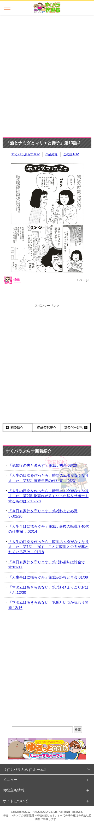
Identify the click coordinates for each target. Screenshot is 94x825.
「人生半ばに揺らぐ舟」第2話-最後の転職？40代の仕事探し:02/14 (48, 529)
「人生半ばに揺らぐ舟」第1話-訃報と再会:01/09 (48, 577)
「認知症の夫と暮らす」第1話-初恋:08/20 (42, 465)
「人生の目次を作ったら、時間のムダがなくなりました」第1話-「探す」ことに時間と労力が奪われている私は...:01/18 (48, 547)
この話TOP (71, 154)
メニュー (10, 780)
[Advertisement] (47, 74)
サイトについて (15, 801)
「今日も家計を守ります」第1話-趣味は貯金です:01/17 (46, 564)
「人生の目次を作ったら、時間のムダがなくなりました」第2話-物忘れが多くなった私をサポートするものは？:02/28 (48, 496)
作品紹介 (51, 154)
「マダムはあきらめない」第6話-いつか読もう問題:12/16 (48, 605)
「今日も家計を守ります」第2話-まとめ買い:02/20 (43, 513)
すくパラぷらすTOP (25, 154)
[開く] (7, 8)
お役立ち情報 (14, 790)
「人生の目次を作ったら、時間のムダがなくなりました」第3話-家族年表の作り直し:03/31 (48, 478)
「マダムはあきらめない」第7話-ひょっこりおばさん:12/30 (48, 590)
